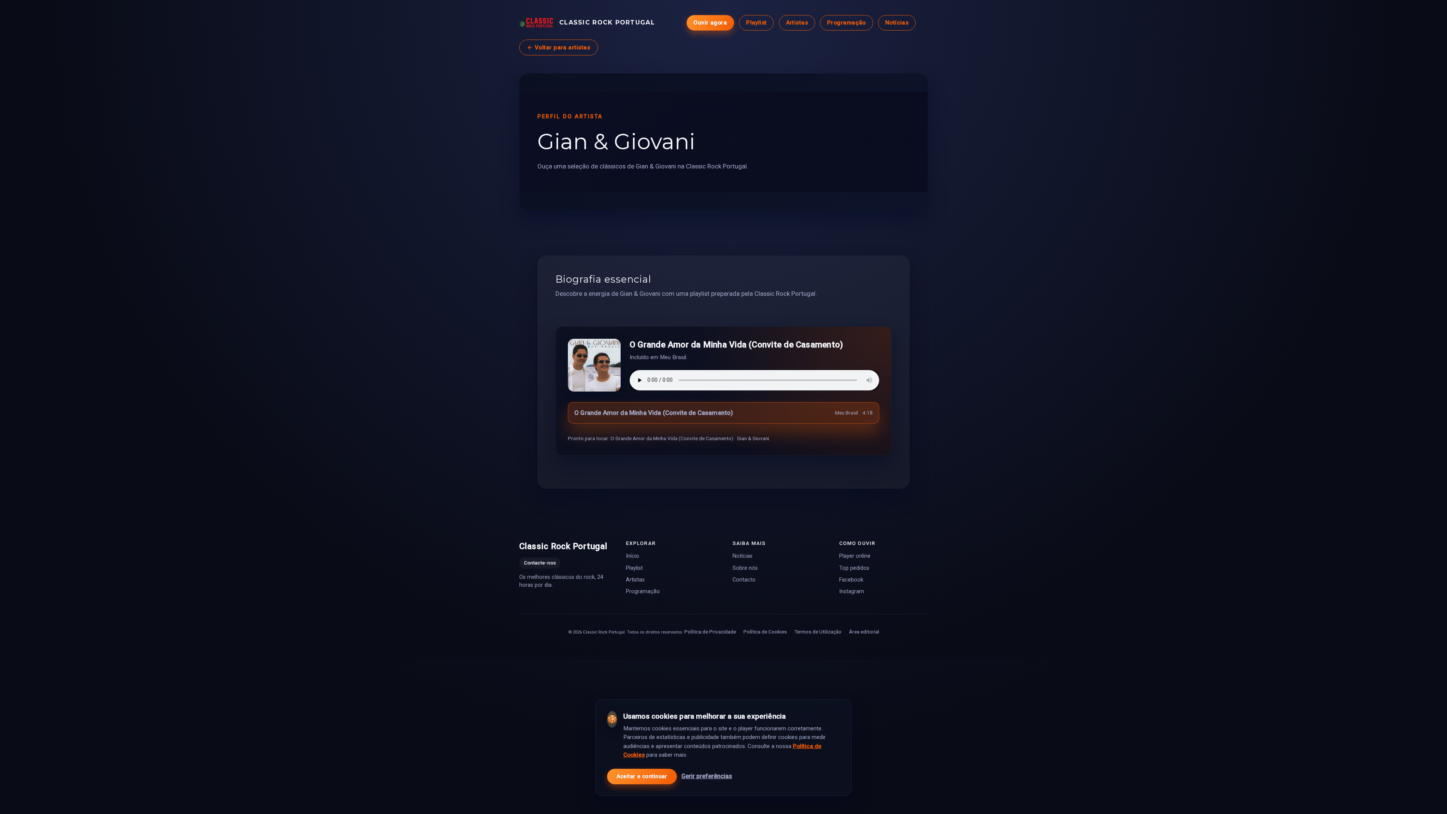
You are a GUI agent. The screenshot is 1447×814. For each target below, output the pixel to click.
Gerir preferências (706, 776)
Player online (854, 556)
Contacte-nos (540, 563)
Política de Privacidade (710, 631)
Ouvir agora (710, 22)
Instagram (851, 591)
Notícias (897, 22)
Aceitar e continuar (641, 776)
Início (632, 556)
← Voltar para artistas (558, 47)
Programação (846, 22)
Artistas (797, 22)
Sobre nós (745, 568)
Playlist (756, 22)
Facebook (851, 579)
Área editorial (864, 631)
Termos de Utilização (817, 631)
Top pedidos (854, 568)
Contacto (744, 579)
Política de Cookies (765, 631)
